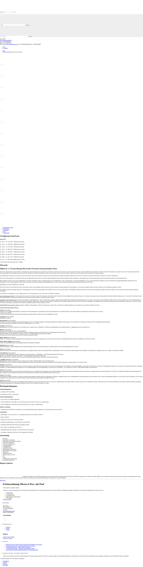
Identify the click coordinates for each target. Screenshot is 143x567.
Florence (13, 537)
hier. (53, 297)
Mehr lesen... (3, 480)
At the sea (5, 538)
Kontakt (5, 562)
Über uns (5, 563)
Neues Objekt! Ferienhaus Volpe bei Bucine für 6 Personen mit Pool (22, 549)
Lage (4, 231)
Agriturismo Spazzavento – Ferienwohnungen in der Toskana (20, 545)
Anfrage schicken (7, 499)
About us (8, 527)
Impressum (5, 565)
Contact (8, 529)
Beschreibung (6, 229)
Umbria (10, 538)
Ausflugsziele (6, 233)
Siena (8, 537)
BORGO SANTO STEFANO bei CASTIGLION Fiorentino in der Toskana (24, 544)
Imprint (7, 528)
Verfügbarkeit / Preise (8, 227)
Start (4, 46)
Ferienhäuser (6, 561)
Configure (5, 48)
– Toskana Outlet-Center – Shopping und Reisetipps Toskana (20, 548)
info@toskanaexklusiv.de (6, 40)
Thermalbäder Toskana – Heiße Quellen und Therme (18, 547)
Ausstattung (6, 230)
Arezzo (4, 537)
